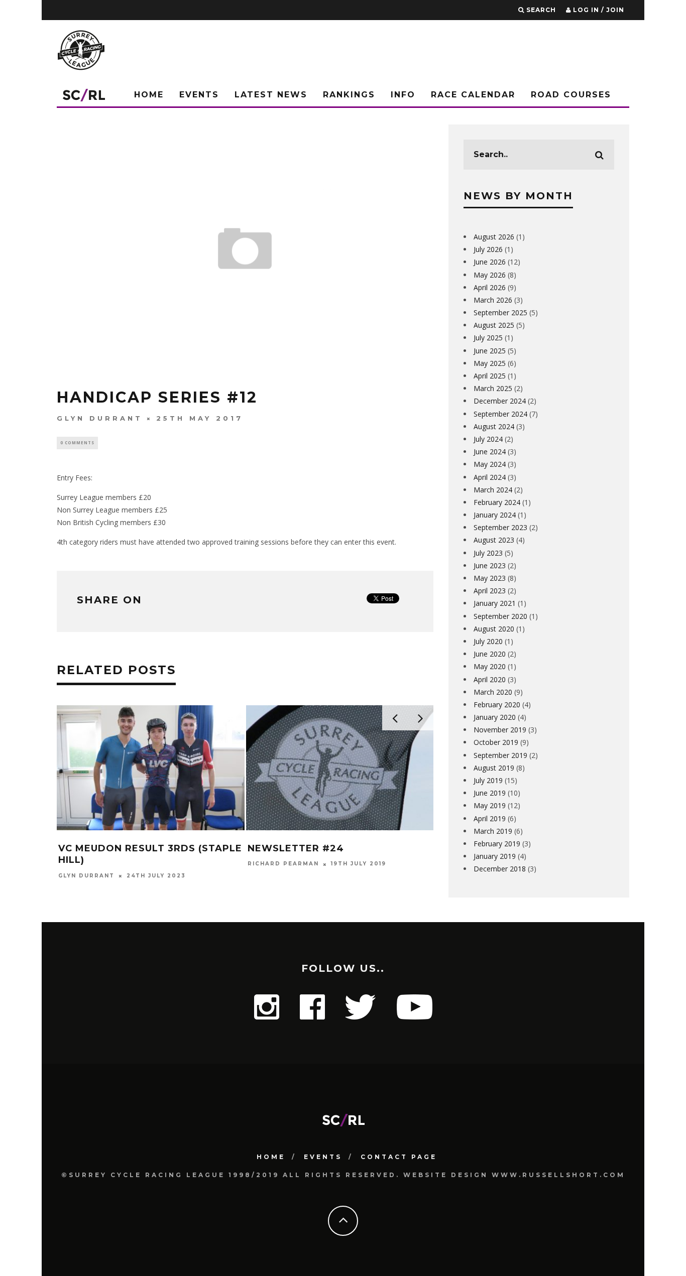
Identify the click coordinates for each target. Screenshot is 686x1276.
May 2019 (490, 805)
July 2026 (488, 249)
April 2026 (490, 287)
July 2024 (488, 439)
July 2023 (488, 553)
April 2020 (490, 679)
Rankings (349, 94)
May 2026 (490, 275)
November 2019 (500, 729)
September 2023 (500, 527)
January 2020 (495, 717)
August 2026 (494, 236)
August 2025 (494, 325)
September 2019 (500, 755)
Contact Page (399, 1157)
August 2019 (494, 768)
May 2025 (490, 363)
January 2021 (495, 603)
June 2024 (490, 451)
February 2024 (497, 502)
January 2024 (495, 515)
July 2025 (488, 337)
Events (199, 94)
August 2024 (494, 426)
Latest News (271, 94)
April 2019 (490, 818)
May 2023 (490, 578)
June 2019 (490, 793)
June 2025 (490, 350)
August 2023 (494, 540)
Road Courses (571, 94)
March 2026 (493, 300)
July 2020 (488, 641)
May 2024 (490, 464)
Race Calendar (473, 94)
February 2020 (497, 704)
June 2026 (490, 262)
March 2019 (493, 831)
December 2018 (500, 868)
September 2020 (500, 616)
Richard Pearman (283, 864)
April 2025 (490, 375)
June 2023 (490, 565)
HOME (271, 1157)
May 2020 (490, 666)
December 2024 (500, 401)
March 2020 (493, 692)
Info (403, 94)
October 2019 (496, 742)
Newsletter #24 (296, 848)
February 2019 (497, 843)
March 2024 (493, 489)
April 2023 (490, 590)
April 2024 (490, 477)
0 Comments (77, 442)
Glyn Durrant (100, 418)
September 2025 (500, 312)
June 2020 (490, 654)
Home (149, 94)
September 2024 (500, 414)
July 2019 (488, 780)
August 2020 (494, 628)
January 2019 (495, 856)
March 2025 (493, 388)
